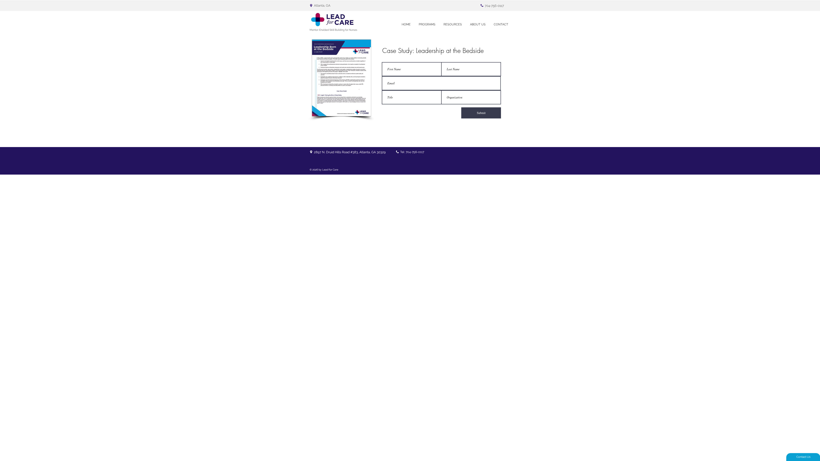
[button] (427, 24)
